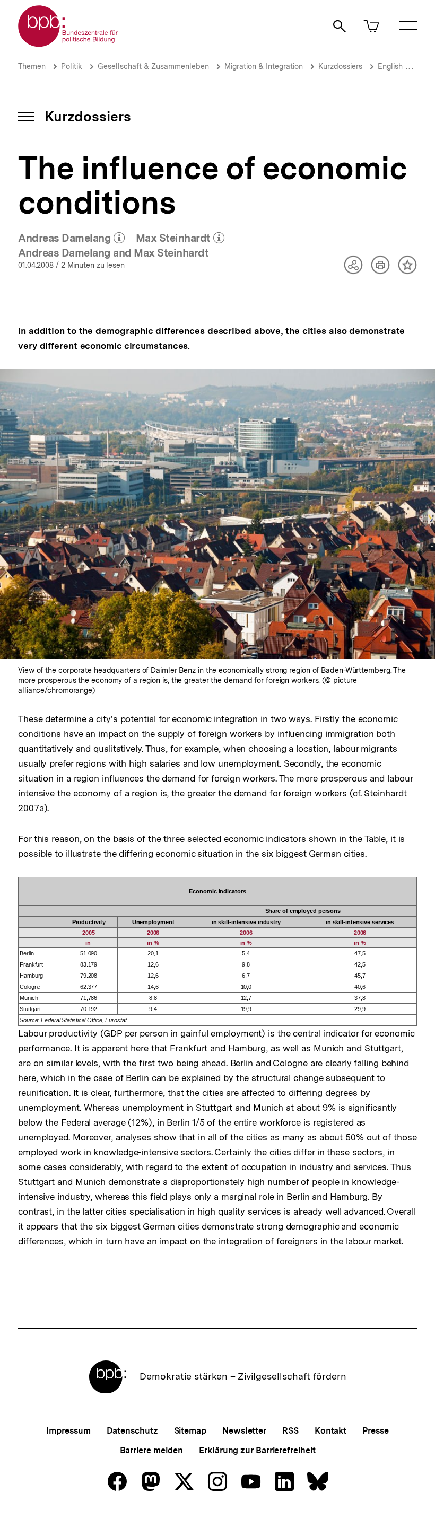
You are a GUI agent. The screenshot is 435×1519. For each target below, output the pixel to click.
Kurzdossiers (340, 66)
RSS (290, 1431)
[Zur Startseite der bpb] (68, 43)
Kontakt (330, 1431)
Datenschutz (132, 1431)
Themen (32, 66)
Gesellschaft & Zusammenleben (153, 66)
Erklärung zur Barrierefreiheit (257, 1450)
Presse (375, 1431)
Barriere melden (152, 1450)
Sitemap (190, 1431)
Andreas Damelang (71, 238)
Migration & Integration (263, 66)
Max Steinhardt (180, 238)
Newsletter (244, 1431)
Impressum (68, 1431)
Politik (71, 66)
